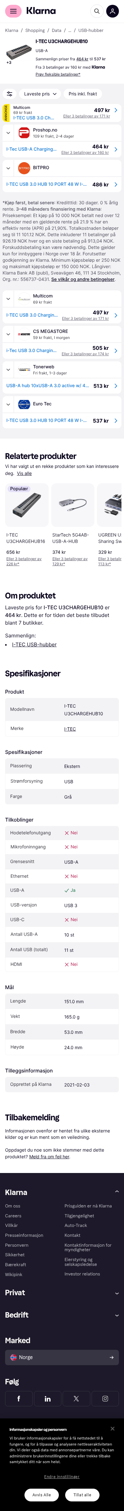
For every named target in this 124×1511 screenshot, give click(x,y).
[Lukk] (113, 1429)
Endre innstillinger (61, 1477)
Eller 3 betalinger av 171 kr (86, 116)
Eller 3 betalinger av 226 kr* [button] (24, 561)
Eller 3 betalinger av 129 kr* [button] (70, 561)
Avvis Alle (41, 1495)
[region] (62, 1464)
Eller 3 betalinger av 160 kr (85, 152)
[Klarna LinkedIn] (48, 1398)
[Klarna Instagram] (105, 1398)
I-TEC (70, 729)
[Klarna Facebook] (19, 1398)
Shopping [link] (35, 30)
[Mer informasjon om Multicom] (8, 299)
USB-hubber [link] (90, 30)
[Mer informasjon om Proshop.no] (8, 133)
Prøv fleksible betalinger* (58, 74)
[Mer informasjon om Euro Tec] (8, 404)
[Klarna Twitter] (76, 1398)
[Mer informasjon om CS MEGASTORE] (8, 334)
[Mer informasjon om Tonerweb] (8, 370)
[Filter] (10, 94)
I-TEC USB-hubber (34, 644)
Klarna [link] (11, 30)
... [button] (69, 30)
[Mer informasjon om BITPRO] (8, 168)
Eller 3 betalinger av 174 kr (85, 353)
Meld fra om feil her (49, 1156)
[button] (19, 52)
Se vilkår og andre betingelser (82, 279)
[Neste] (110, 523)
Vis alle (24, 473)
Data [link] (56, 30)
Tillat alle (82, 1495)
